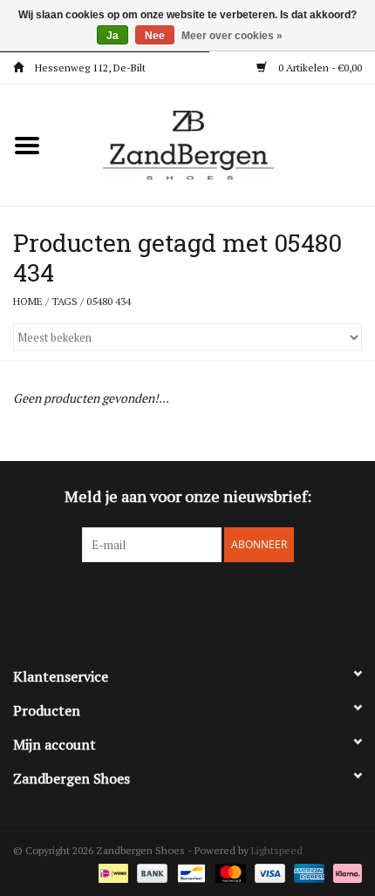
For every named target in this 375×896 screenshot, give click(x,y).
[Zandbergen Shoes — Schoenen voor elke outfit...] (214, 143)
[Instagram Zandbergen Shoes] (203, 598)
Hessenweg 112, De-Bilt (89, 67)
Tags (64, 301)
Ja (112, 36)
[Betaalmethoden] (111, 872)
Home (28, 301)
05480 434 (108, 301)
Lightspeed (277, 850)
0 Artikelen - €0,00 (319, 67)
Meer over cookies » (232, 36)
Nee (155, 36)
